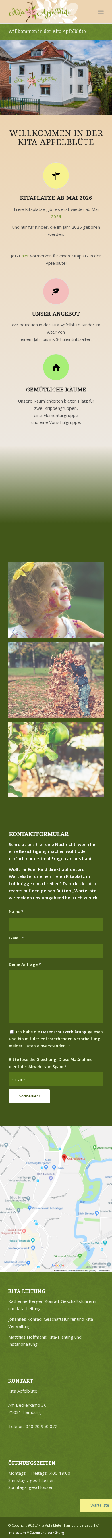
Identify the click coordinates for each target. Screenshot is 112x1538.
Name (16, 911)
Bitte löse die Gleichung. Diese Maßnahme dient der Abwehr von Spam (50, 1063)
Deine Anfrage (25, 964)
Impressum (17, 1532)
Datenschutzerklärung (63, 1032)
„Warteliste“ (85, 890)
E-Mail (16, 938)
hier (25, 256)
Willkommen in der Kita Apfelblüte (47, 31)
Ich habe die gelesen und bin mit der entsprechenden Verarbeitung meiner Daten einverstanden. (56, 1039)
